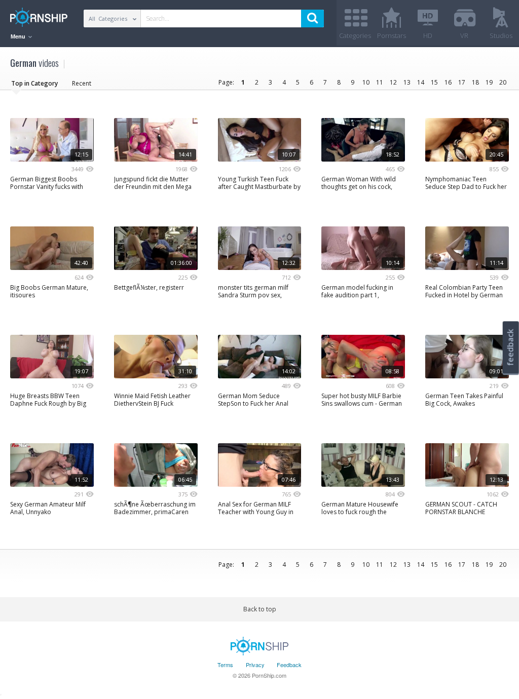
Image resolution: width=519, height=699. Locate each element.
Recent (81, 83)
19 (489, 82)
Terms (225, 665)
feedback (510, 347)
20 (502, 82)
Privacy (255, 665)
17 (461, 82)
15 (434, 82)
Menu (19, 36)
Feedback (289, 665)
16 (448, 82)
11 (379, 82)
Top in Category (34, 83)
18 (475, 82)
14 (420, 82)
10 (365, 82)
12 (393, 82)
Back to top (259, 609)
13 (407, 82)
